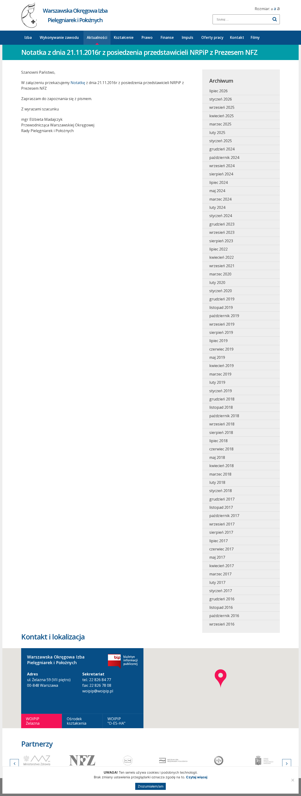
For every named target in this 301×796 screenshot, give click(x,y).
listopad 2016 (221, 607)
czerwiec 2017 (221, 549)
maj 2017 (217, 557)
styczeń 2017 (220, 590)
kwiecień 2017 (221, 565)
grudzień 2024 (221, 149)
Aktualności (97, 37)
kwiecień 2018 (221, 465)
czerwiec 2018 (221, 449)
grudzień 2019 (221, 299)
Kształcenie (124, 37)
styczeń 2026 (220, 99)
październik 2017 (224, 515)
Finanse (167, 37)
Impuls (187, 37)
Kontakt (237, 37)
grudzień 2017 (221, 499)
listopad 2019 (221, 307)
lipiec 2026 (218, 90)
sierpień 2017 (221, 532)
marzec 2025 (220, 124)
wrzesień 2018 (221, 424)
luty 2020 (217, 282)
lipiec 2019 (218, 340)
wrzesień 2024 (221, 165)
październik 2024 (224, 157)
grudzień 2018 (221, 399)
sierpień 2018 (221, 432)
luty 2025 (217, 132)
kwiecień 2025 (221, 115)
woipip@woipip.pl (97, 691)
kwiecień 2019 (221, 365)
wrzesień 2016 (221, 624)
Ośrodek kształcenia (76, 721)
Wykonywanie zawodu (59, 37)
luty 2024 (217, 207)
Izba (28, 37)
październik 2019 (224, 315)
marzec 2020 (220, 274)
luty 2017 (217, 582)
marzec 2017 (220, 574)
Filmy (255, 37)
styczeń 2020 (220, 290)
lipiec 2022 (218, 249)
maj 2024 (217, 190)
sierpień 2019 (221, 332)
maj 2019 (217, 357)
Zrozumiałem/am (150, 786)
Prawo (147, 37)
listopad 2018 (221, 407)
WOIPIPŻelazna (33, 721)
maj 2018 (217, 457)
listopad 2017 (221, 507)
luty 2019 (217, 382)
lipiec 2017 (218, 540)
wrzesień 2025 (221, 107)
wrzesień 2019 (221, 324)
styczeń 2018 (220, 490)
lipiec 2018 (218, 440)
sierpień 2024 (221, 174)
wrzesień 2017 (221, 524)
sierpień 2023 (221, 240)
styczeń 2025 (220, 140)
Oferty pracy (212, 37)
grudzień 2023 (221, 224)
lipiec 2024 (218, 182)
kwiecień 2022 (221, 257)
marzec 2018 (220, 474)
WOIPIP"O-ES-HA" (116, 721)
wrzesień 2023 (221, 232)
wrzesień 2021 (221, 265)
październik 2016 (224, 615)
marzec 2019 (220, 374)
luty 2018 (217, 482)
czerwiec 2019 (221, 349)
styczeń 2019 (220, 390)
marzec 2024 (220, 199)
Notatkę (78, 82)
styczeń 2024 (220, 215)
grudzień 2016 (221, 599)
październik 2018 (224, 415)
